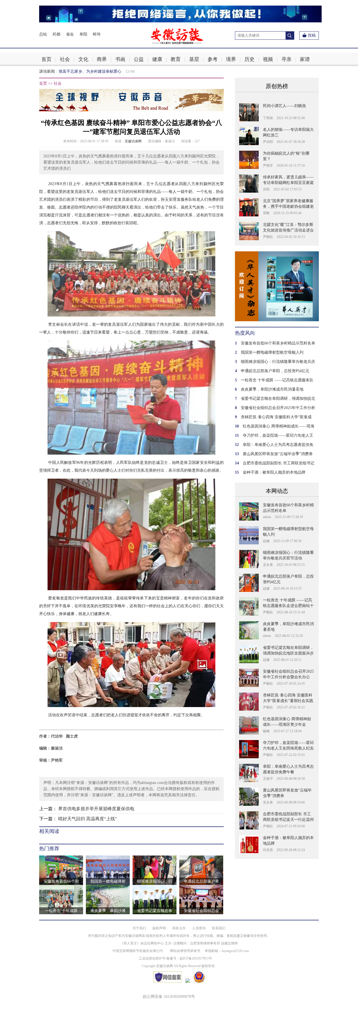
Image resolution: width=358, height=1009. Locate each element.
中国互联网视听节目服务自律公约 (137, 951)
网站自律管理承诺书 (185, 951)
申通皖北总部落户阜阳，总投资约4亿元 (275, 371)
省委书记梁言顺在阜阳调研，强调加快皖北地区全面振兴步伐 (288, 653)
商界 (102, 59)
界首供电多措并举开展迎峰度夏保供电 (96, 808)
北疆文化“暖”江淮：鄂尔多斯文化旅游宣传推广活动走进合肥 (288, 230)
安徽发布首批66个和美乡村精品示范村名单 (278, 343)
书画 (120, 59)
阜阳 (83, 34)
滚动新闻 (47, 71)
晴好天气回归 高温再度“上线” (87, 818)
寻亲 (286, 59)
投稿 (312, 35)
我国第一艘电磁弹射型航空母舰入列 (272, 352)
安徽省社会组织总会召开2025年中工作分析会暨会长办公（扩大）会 (288, 677)
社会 (65, 59)
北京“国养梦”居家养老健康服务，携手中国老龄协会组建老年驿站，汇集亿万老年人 (288, 206)
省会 (70, 34)
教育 (176, 59)
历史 (249, 59)
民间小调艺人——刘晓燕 (284, 106)
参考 (213, 59)
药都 (56, 34)
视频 (268, 59)
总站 (43, 34)
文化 (83, 59)
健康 (157, 59)
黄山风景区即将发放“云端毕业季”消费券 (278, 454)
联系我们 (218, 928)
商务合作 (179, 928)
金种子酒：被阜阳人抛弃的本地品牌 (274, 472)
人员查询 (199, 928)
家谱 (305, 59)
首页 (46, 59)
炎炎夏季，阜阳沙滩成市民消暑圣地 (272, 389)
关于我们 (139, 928)
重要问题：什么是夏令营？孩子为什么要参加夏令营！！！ (110, 71)
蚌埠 (97, 34)
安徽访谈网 (133, 141)
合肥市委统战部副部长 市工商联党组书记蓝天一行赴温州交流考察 (288, 819)
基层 (194, 59)
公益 (139, 59)
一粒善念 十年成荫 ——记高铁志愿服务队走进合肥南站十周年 (288, 605)
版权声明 (159, 928)
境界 (231, 59)
